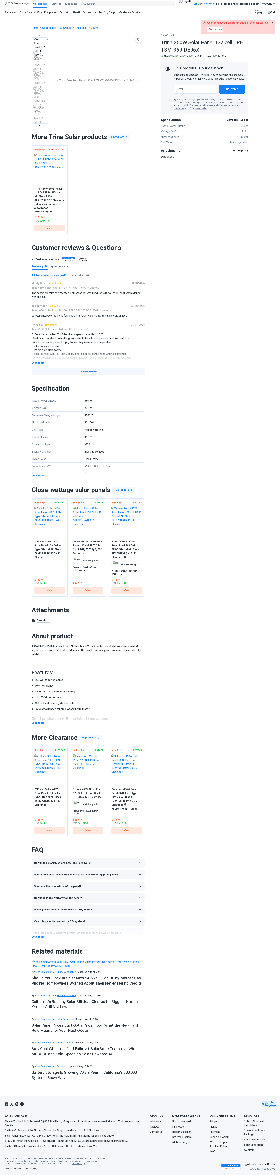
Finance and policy (66, 972)
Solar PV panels (65, 1019)
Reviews (154, 1126)
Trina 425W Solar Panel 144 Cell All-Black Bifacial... (60, 329)
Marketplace (40, 3)
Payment (215, 1131)
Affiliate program (181, 1142)
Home (35, 27)
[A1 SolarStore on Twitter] (11, 1104)
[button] (40, 36)
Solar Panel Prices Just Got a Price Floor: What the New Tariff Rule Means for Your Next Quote (59, 1135)
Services (56, 3)
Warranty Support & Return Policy (220, 1144)
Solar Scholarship (254, 1144)
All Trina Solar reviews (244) (49, 275)
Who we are (156, 1121)
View (49, 228)
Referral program (182, 1137)
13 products (121, 489)
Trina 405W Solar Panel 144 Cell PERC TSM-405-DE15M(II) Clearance (71, 310)
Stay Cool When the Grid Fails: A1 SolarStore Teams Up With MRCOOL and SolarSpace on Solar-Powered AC (66, 1140)
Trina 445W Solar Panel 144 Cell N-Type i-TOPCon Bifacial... (66, 287)
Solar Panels (27, 12)
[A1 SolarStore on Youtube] (22, 1104)
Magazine (71, 3)
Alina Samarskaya (44, 972)
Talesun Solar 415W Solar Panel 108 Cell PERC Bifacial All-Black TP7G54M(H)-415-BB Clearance (125, 549)
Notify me (232, 89)
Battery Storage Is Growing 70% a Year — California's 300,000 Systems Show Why (51, 1146)
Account (267, 3)
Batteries (64, 12)
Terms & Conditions (85, 1158)
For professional (181, 1121)
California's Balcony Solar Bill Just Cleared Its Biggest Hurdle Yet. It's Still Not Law (52, 1130)
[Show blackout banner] (185, 4)
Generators (89, 12)
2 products (117, 136)
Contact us (156, 1131)
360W (94, 27)
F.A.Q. (213, 1151)
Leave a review (88, 371)
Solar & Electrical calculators (254, 1123)
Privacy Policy (201, 108)
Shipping (214, 1121)
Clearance (65, 27)
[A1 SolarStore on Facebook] (6, 1104)
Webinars (249, 1150)
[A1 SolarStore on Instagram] (16, 1104)
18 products (89, 737)
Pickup (213, 1126)
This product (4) (79, 275)
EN (195, 3)
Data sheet (167, 156)
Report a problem (219, 1137)
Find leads (178, 1126)
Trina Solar (81, 27)
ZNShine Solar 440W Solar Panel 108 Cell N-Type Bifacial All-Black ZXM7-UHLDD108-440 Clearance (47, 549)
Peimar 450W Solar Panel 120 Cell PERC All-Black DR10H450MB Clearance (88, 793)
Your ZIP (258, 12)
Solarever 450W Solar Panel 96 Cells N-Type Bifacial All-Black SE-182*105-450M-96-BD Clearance (124, 797)
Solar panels (49, 27)
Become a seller (249, 3)
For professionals (227, 3)
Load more (38, 362)
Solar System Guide (255, 1139)
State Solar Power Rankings (254, 1132)
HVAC (76, 12)
